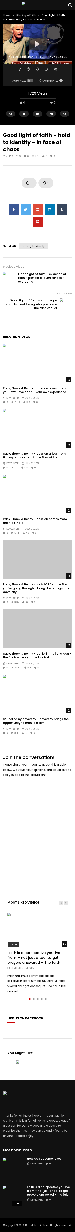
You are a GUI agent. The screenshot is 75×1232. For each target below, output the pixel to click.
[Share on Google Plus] (38, 209)
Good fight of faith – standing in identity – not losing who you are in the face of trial (31, 304)
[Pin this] (38, 222)
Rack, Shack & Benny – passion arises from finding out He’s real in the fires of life (34, 455)
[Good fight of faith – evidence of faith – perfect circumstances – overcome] (9, 278)
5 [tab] (46, 999)
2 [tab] (34, 999)
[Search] (70, 5)
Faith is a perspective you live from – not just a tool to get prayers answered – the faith (33, 957)
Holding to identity (33, 246)
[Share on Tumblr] (62, 209)
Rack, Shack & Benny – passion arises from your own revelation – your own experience (34, 390)
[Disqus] (37, 831)
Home (6, 15)
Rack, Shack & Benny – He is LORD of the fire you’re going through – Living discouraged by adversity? (36, 588)
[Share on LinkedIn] (50, 209)
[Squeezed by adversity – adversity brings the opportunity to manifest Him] (37, 694)
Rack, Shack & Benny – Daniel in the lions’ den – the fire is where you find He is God (37, 656)
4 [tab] (42, 999)
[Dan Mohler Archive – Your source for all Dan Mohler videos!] (37, 5)
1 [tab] (30, 999)
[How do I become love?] (13, 1168)
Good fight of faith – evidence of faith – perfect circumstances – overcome (42, 278)
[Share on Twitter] (26, 209)
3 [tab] (38, 999)
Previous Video (13, 267)
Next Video (64, 293)
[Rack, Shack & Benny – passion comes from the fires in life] (37, 494)
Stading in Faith (26, 15)
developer (12, 398)
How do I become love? (44, 1159)
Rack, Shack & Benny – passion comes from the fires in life (35, 521)
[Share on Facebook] (14, 209)
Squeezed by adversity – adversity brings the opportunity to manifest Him (36, 721)
